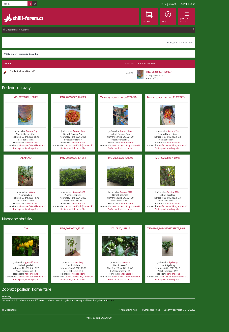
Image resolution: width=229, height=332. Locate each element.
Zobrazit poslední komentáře (26, 289)
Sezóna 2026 (79, 192)
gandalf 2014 (31, 262)
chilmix (76, 265)
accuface (76, 195)
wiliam (31, 192)
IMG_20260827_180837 (25, 97)
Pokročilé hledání (34, 3)
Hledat (29, 3)
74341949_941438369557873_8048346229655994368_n (177, 228)
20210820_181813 (120, 228)
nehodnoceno (31, 142)
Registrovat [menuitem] (170, 4)
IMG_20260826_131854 (73, 157)
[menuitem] (168, 16)
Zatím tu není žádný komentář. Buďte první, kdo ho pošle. (29, 147)
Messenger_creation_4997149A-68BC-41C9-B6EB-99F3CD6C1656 (137, 97)
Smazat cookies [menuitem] (152, 309)
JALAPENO (26, 157)
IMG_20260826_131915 (167, 157)
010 (26, 228)
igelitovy (173, 262)
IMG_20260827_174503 (73, 97)
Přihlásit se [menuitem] (189, 4)
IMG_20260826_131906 (120, 157)
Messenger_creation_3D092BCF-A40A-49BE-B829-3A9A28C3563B (184, 97)
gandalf (29, 265)
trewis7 (126, 262)
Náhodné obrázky (17, 219)
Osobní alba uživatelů (22, 71)
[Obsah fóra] (24, 18)
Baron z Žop (152, 78)
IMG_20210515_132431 (73, 228)
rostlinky (79, 262)
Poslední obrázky (16, 87)
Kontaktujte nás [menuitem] (129, 309)
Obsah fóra (11, 309)
